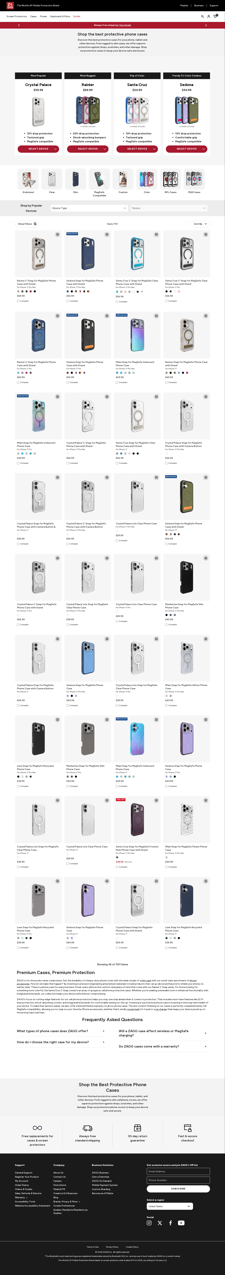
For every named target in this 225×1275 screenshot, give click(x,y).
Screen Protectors (17, 16)
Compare (24, 301)
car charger (161, 1251)
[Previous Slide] (19, 25)
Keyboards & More (60, 16)
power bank (133, 1251)
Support (214, 5)
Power (43, 16)
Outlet (76, 16)
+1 (142, 291)
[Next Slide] (206, 25)
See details (125, 25)
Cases (33, 16)
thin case (146, 1223)
